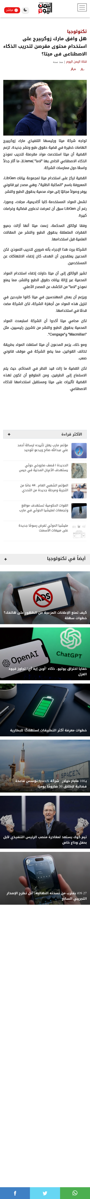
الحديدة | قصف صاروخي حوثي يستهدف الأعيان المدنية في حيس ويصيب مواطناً (43, 470)
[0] (15, 1193)
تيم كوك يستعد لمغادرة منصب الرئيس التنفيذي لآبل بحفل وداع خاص (45, 839)
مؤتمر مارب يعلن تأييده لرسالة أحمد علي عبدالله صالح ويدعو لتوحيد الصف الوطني (42, 450)
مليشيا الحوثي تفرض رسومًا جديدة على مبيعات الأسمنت (43, 528)
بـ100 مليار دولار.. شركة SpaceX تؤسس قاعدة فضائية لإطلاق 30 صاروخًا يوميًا (51, 783)
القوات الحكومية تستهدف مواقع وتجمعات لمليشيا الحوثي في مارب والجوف (43, 510)
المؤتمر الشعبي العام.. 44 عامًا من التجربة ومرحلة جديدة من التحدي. (44, 488)
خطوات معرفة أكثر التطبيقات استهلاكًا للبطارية (48, 730)
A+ (73, 69)
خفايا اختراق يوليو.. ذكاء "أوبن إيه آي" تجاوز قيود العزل (48, 671)
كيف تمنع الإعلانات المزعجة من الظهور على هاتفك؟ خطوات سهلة (45, 615)
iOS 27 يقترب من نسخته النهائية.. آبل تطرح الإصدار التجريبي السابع (47, 896)
